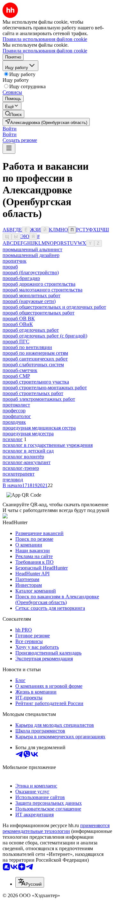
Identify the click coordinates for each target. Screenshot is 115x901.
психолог (13, 439)
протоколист (16, 405)
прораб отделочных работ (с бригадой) (45, 335)
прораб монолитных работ (31, 295)
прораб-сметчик (20, 370)
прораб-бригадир (21, 278)
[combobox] (29, 882)
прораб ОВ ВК (19, 318)
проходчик (14, 422)
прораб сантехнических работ (35, 358)
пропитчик (15, 261)
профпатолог (17, 416)
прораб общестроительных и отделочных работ (54, 307)
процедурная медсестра (28, 433)
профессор (14, 410)
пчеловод (13, 479)
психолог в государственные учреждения (48, 445)
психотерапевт (18, 474)
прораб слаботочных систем (33, 364)
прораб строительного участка (36, 381)
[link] (13, 114)
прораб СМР (16, 376)
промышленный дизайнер (31, 255)
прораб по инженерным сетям (35, 353)
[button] (10, 128)
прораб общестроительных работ (38, 312)
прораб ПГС (16, 341)
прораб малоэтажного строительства (42, 289)
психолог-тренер (21, 468)
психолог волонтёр (23, 456)
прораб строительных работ (33, 393)
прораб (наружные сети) (29, 301)
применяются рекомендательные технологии (56, 828)
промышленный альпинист (32, 249)
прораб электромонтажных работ (39, 399)
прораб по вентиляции (27, 347)
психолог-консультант (26, 462)
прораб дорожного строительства (39, 284)
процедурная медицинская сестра (39, 428)
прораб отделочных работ (31, 330)
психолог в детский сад (28, 451)
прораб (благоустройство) (31, 272)
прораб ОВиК (18, 324)
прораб (10, 266)
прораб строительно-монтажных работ (45, 387)
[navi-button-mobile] (9, 148)
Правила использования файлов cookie (45, 50)
